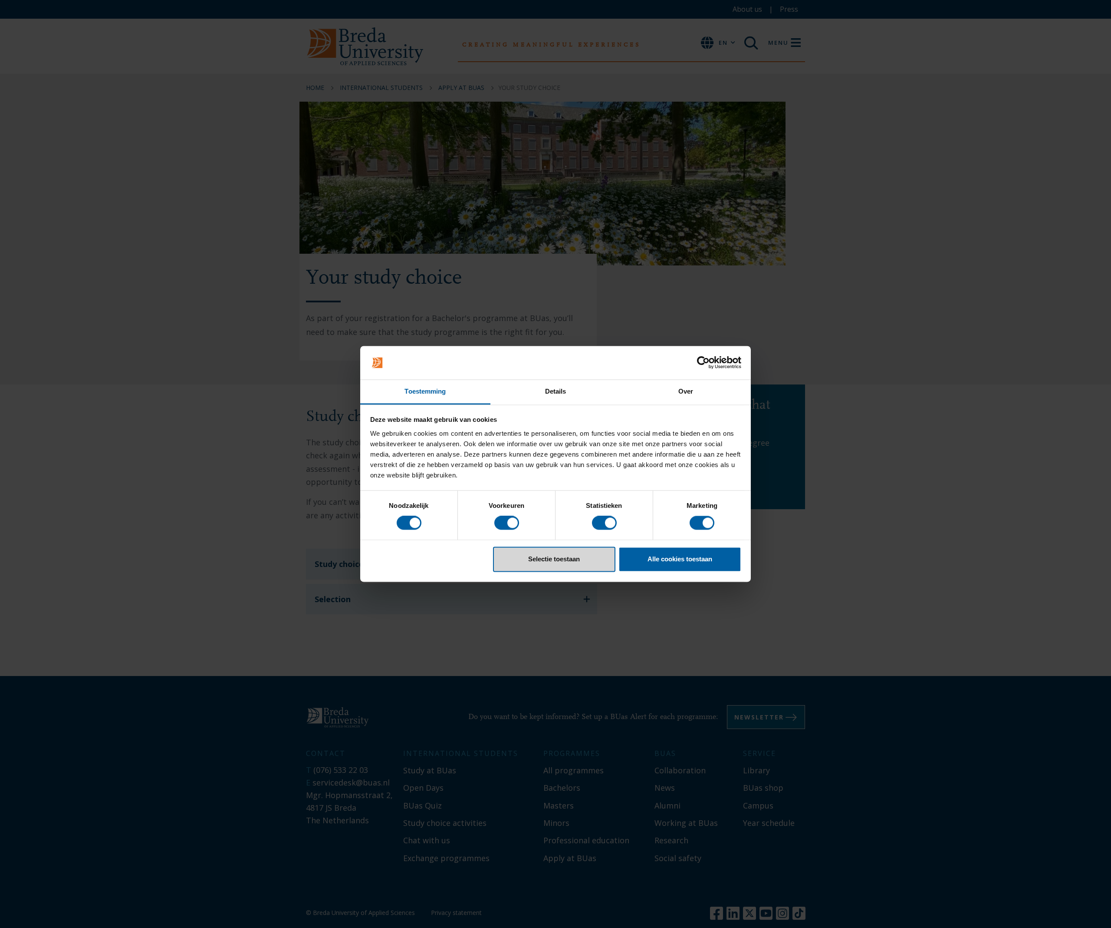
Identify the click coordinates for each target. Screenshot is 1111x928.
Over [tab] (685, 391)
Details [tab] (555, 391)
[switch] (506, 523)
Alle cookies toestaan (680, 559)
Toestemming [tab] (425, 391)
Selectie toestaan (554, 559)
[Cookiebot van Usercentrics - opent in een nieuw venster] (703, 362)
